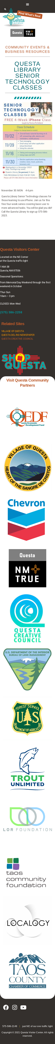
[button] (27, 4)
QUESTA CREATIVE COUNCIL (17, 338)
